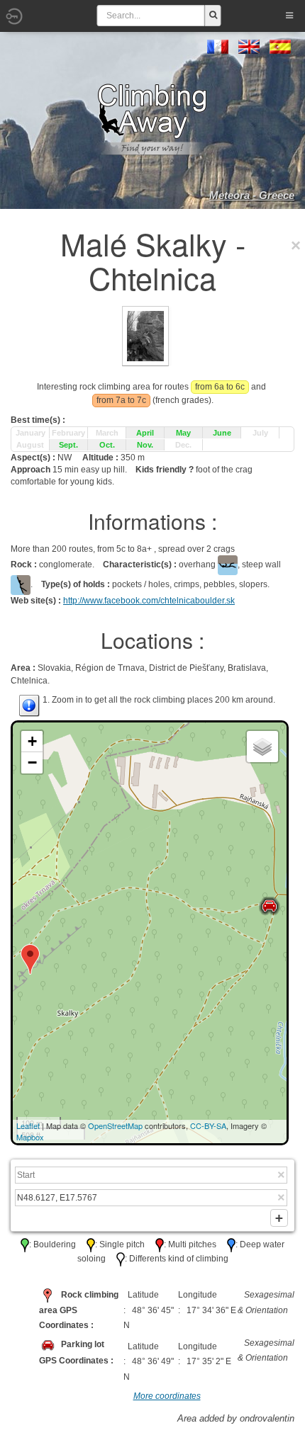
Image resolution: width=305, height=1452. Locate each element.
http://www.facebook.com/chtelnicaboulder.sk (149, 601)
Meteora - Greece (251, 195)
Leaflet (28, 1125)
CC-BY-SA (208, 1125)
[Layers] (262, 746)
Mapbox (30, 1136)
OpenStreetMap (115, 1125)
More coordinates (167, 1396)
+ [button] (32, 741)
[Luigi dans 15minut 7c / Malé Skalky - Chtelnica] (145, 336)
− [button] (32, 762)
